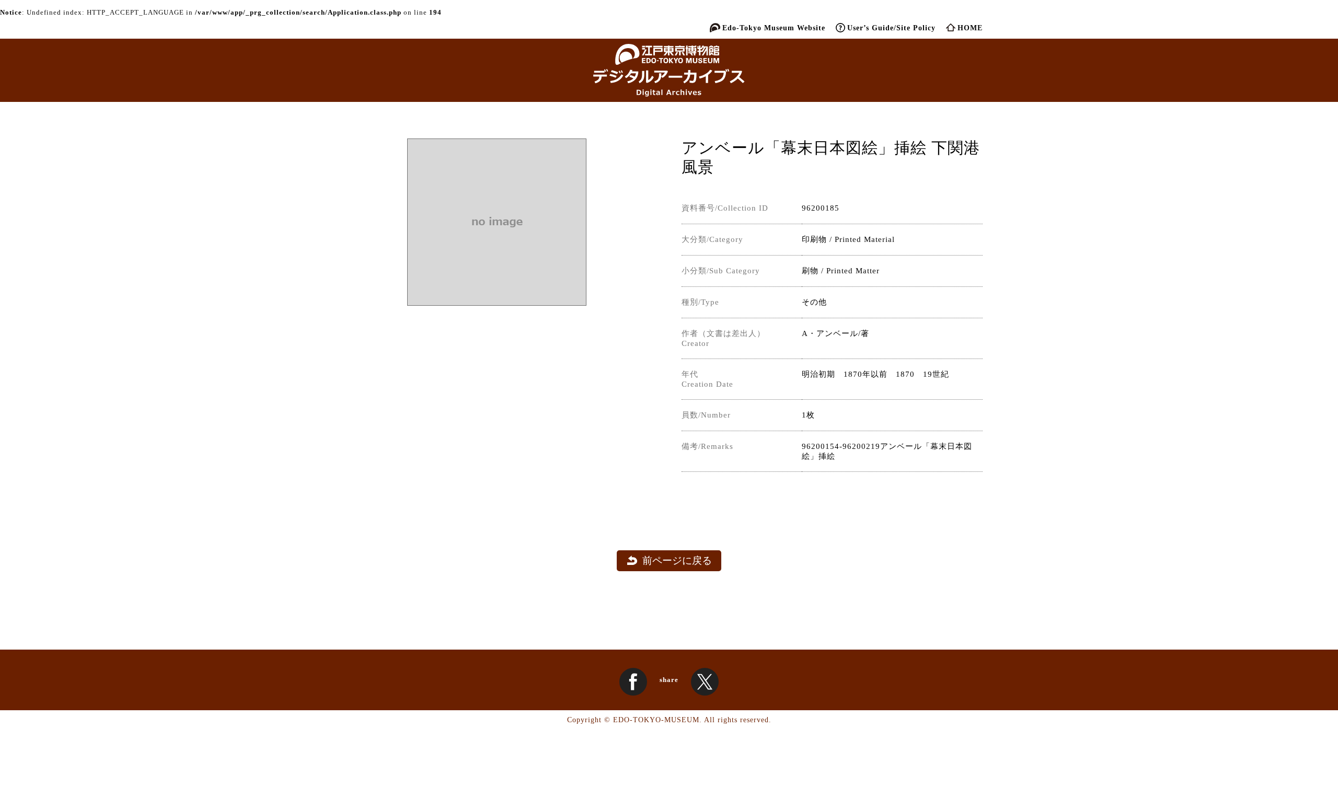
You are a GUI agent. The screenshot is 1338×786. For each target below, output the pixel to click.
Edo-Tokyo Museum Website (773, 28)
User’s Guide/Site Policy (891, 28)
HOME (970, 28)
